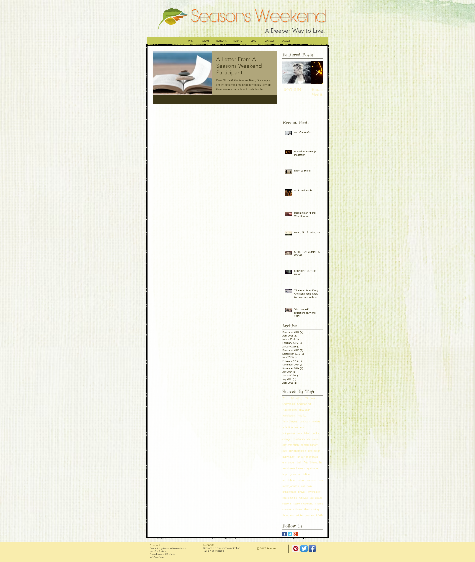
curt (284, 451)
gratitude (312, 468)
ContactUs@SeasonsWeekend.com (168, 548)
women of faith (314, 515)
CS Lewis (310, 398)
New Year (304, 410)
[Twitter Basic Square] (290, 534)
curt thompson (297, 451)
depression (314, 451)
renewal (303, 498)
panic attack (289, 492)
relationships (289, 498)
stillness (297, 509)
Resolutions (289, 415)
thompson (288, 515)
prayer (301, 492)
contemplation (290, 445)
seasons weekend (303, 503)
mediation (304, 474)
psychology (314, 492)
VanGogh (305, 421)
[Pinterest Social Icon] (295, 548)
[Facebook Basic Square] (284, 534)
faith (299, 462)
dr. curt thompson (307, 457)
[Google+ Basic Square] (296, 534)
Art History (297, 398)
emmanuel (288, 462)
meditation (288, 480)
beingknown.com (292, 433)
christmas (312, 439)
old (303, 486)
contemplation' (309, 445)
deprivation (288, 457)
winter (299, 515)
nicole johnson (290, 486)
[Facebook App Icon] (312, 548)
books (315, 433)
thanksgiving (311, 509)
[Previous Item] (288, 72)
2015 (285, 398)
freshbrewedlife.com (293, 468)
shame (319, 503)
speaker (286, 509)
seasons (286, 503)
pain (309, 486)
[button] (206, 42)
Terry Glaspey (289, 421)
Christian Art (304, 404)
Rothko (302, 415)
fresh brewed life (313, 462)
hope (285, 474)
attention (287, 427)
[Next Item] (317, 72)
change (286, 439)
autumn (299, 427)
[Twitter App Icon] (304, 548)
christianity (299, 439)
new (321, 480)
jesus (293, 474)
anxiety (316, 421)
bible (306, 433)
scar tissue (316, 498)
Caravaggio (288, 404)
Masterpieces (289, 410)
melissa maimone (306, 480)
